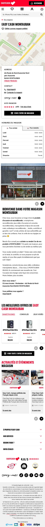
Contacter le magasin (14, 92)
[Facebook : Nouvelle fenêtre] (19, 98)
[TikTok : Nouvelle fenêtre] (21, 475)
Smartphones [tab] (8, 314)
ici (35, 516)
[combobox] (22, 14)
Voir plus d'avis (25, 107)
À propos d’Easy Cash (11, 429)
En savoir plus (7, 410)
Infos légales (8, 448)
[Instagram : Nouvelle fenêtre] (26, 475)
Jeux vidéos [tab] (39, 314)
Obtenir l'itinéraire (10, 81)
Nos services (8, 435)
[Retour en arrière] (3, 19)
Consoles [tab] (24, 314)
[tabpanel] (22, 333)
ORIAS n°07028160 (11, 514)
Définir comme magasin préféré (16, 28)
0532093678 (11, 89)
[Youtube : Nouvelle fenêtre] (36, 475)
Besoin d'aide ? (8, 442)
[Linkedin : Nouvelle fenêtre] (41, 475)
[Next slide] (42, 204)
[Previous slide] (37, 204)
